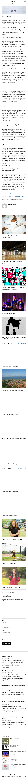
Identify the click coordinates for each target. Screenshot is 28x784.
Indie (7, 199)
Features (16, 196)
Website (3, 630)
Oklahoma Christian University (16, 199)
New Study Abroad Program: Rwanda (12, 390)
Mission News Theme (9, 782)
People (22, 196)
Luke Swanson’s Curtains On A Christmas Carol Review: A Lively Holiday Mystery (14, 338)
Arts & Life (10, 196)
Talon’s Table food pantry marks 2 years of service (13, 718)
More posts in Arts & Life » (21, 213)
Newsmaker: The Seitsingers (10, 366)
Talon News (14, 2)
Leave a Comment (6, 667)
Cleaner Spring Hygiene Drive (10, 414)
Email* (3, 625)
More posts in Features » (21, 343)
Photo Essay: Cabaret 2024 (9, 313)
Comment (3, 603)
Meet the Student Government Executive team (14, 702)
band (3, 199)
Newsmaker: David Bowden (9, 515)
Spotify (11, 193)
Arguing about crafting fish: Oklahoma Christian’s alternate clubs (13, 288)
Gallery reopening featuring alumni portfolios (12, 262)
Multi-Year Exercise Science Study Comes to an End (14, 439)
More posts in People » (22, 468)
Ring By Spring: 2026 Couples (10, 464)
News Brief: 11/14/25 (8, 671)
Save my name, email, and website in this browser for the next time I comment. (14, 638)
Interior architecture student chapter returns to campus (12, 236)
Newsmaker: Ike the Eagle (9, 563)
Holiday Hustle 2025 (8, 656)
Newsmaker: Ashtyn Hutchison (11, 587)
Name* (3, 620)
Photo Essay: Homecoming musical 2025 (13, 685)
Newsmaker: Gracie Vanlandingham (12, 539)
